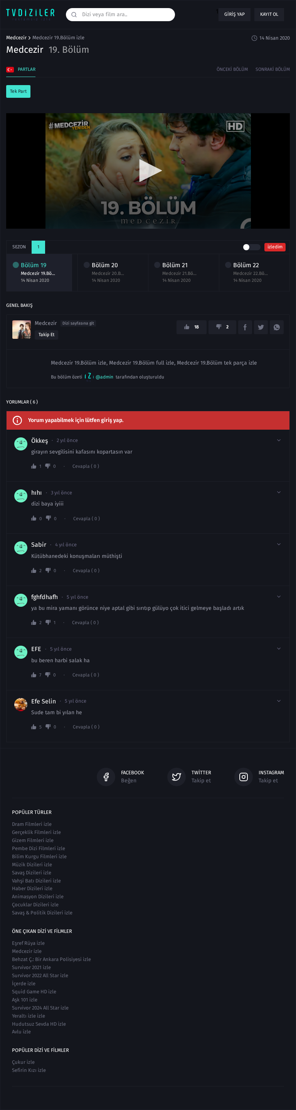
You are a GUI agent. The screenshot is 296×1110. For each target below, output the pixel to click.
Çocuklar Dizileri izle (35, 904)
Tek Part (18, 91)
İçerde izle (23, 983)
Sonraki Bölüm (273, 69)
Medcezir (16, 37)
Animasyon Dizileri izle (38, 896)
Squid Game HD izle (34, 991)
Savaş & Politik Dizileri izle (42, 913)
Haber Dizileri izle (32, 888)
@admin (104, 377)
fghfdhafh (44, 597)
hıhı (36, 492)
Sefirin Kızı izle (29, 1070)
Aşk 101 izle (24, 1000)
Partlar (26, 69)
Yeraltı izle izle (28, 1016)
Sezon (19, 246)
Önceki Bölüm (232, 69)
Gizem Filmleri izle (33, 840)
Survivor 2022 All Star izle (40, 975)
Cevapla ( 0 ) (85, 466)
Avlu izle (21, 1032)
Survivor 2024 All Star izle (40, 1008)
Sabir (38, 544)
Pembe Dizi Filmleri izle (38, 848)
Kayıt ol (269, 14)
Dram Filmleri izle (32, 824)
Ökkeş (39, 440)
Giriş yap (234, 14)
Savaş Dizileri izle (31, 873)
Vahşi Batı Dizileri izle (36, 881)
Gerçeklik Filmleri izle (36, 832)
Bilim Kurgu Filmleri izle (39, 856)
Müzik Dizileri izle (32, 864)
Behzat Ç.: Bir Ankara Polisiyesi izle (51, 959)
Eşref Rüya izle (28, 943)
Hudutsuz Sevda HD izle (39, 1024)
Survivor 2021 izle (31, 967)
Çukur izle (23, 1062)
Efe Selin (43, 701)
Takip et (46, 334)
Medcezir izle (27, 951)
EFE (36, 649)
